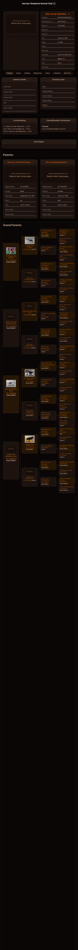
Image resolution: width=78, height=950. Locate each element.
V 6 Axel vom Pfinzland (66, 279)
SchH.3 (62, 243)
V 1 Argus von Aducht (11, 257)
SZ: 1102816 (63, 233)
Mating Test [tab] (38, 73)
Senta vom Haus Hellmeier (67, 288)
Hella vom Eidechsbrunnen (30, 278)
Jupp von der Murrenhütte (67, 462)
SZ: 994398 (63, 372)
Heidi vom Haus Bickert (66, 271)
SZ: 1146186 (63, 472)
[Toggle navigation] (54, 3)
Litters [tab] (47, 73)
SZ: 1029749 (63, 380)
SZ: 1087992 (63, 463)
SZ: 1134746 (44, 284)
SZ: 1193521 (44, 466)
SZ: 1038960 (45, 366)
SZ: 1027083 (63, 265)
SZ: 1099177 (63, 481)
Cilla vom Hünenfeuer (65, 437)
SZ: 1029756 (63, 241)
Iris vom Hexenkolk (65, 337)
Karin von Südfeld (46, 446)
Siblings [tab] (27, 73)
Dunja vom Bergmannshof (67, 486)
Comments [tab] (57, 73)
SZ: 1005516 (63, 281)
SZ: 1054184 (45, 350)
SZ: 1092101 (45, 383)
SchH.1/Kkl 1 (45, 418)
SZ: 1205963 (45, 249)
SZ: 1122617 (44, 267)
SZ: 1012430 (63, 273)
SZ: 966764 (63, 332)
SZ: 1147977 (63, 258)
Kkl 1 (61, 434)
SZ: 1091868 (63, 424)
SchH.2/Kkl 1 (45, 236)
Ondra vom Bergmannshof (11, 455)
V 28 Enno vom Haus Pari (66, 445)
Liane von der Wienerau (17, 131)
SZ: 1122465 (63, 455)
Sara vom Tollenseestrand (30, 345)
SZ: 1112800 (63, 250)
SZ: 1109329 (63, 432)
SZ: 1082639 (63, 323)
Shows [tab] (18, 73)
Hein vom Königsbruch (16, 129)
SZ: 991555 (63, 357)
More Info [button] (67, 73)
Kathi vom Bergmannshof (29, 477)
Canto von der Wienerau (15, 126)
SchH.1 (43, 250)
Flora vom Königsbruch (30, 411)
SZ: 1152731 (44, 482)
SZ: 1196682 (45, 317)
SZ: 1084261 (63, 488)
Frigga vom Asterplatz (66, 387)
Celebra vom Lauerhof (66, 470)
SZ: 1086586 (45, 333)
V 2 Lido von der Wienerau (67, 379)
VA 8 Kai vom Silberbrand (30, 445)
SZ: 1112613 (63, 438)
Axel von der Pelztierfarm (67, 263)
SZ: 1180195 (44, 447)
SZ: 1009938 (63, 347)
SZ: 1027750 (63, 339)
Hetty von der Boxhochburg (11, 323)
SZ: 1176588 (45, 234)
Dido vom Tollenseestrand (67, 346)
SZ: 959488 (63, 366)
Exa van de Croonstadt (66, 321)
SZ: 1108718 (63, 447)
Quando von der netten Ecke (30, 311)
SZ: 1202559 (45, 416)
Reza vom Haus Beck (11, 390)
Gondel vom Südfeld (65, 453)
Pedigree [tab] (10, 73)
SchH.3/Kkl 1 (45, 269)
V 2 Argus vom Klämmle (29, 246)
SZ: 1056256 (63, 289)
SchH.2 (62, 235)
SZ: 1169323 (44, 433)
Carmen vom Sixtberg (66, 371)
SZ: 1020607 (63, 389)
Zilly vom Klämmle (47, 247)
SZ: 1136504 (63, 415)
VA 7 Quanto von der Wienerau (30, 378)
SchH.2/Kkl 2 (45, 335)
